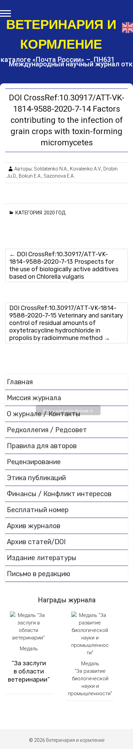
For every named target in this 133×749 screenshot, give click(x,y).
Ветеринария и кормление (61, 34)
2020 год (56, 212)
